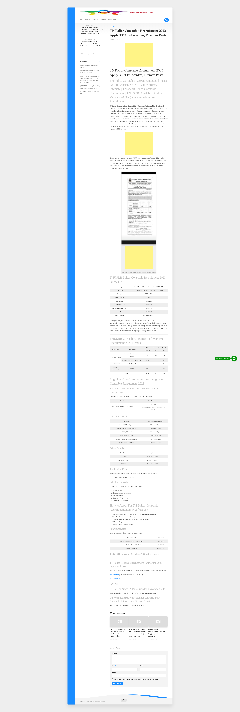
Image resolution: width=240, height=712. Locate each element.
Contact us (95, 19)
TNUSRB (112, 26)
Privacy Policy (112, 19)
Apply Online (114, 575)
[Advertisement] (139, 55)
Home (81, 19)
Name (114, 666)
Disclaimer (103, 19)
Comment (115, 653)
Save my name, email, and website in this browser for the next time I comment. (136, 679)
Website (114, 672)
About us (87, 19)
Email (142, 666)
